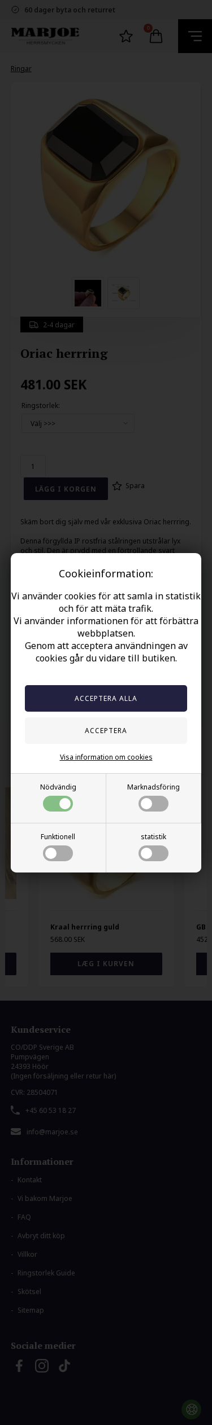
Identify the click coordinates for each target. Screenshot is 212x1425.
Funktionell (58, 836)
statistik (153, 836)
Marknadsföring (153, 787)
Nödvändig (58, 787)
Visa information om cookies (106, 757)
